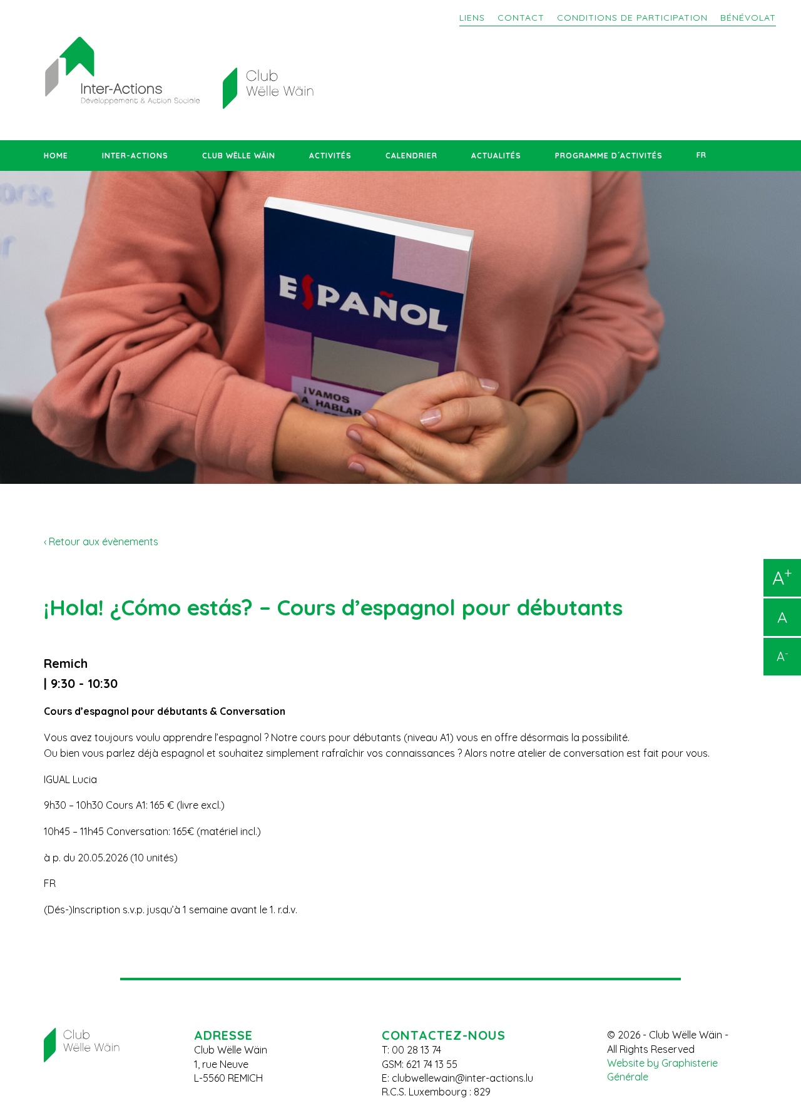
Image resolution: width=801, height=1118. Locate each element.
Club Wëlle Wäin (238, 155)
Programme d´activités (609, 155)
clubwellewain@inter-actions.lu (462, 1078)
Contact (520, 17)
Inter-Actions (135, 155)
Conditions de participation (632, 17)
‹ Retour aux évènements (101, 541)
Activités (330, 155)
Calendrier (411, 155)
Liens (472, 17)
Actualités (496, 155)
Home (56, 155)
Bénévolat (748, 17)
